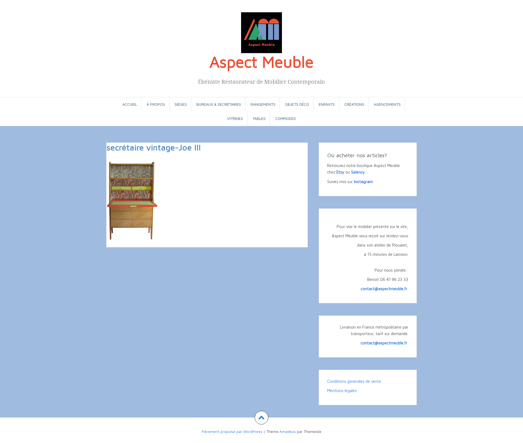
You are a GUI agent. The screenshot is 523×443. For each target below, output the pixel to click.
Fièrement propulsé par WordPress (232, 431)
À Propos (156, 104)
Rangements (263, 104)
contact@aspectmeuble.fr (384, 288)
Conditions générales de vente (354, 381)
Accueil (129, 104)
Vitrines (235, 118)
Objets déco (297, 104)
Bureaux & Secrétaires (218, 104)
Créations (354, 104)
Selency (358, 172)
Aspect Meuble (261, 61)
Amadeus (287, 431)
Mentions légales (342, 390)
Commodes (285, 118)
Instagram (363, 181)
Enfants (327, 104)
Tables (259, 118)
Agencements (387, 104)
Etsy (340, 172)
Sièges (181, 104)
